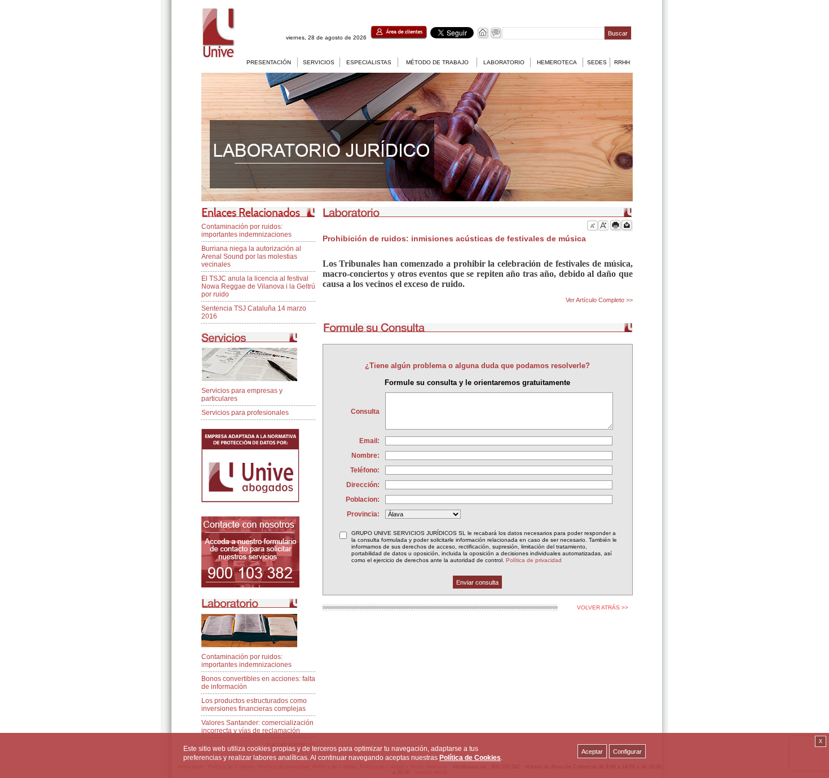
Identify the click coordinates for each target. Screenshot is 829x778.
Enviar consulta (477, 582)
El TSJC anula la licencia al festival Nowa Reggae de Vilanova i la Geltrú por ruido (258, 286)
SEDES (597, 62)
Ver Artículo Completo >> (599, 300)
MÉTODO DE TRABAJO (437, 62)
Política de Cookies (470, 758)
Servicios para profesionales (245, 413)
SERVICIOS (318, 62)
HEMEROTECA (557, 62)
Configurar (627, 751)
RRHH (622, 62)
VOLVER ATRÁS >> (602, 607)
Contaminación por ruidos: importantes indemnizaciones (246, 230)
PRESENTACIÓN (268, 62)
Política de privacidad (534, 560)
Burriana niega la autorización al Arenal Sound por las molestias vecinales (251, 256)
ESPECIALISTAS (368, 62)
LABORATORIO (503, 62)
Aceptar (592, 751)
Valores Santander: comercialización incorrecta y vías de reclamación (257, 727)
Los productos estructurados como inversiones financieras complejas (254, 705)
